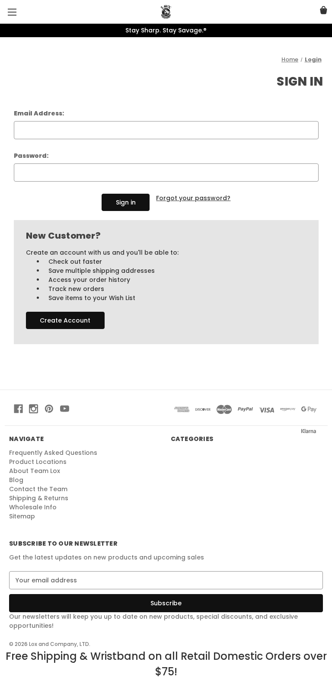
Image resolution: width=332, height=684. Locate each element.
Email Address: (39, 113)
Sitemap (22, 516)
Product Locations (38, 461)
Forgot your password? (193, 198)
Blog (16, 480)
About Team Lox (34, 471)
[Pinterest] (49, 408)
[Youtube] (64, 408)
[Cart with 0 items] (323, 11)
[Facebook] (18, 408)
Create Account (65, 320)
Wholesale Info (33, 507)
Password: (31, 155)
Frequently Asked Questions (53, 452)
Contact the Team (38, 489)
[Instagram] (33, 408)
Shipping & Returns (38, 498)
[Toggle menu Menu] (12, 12)
